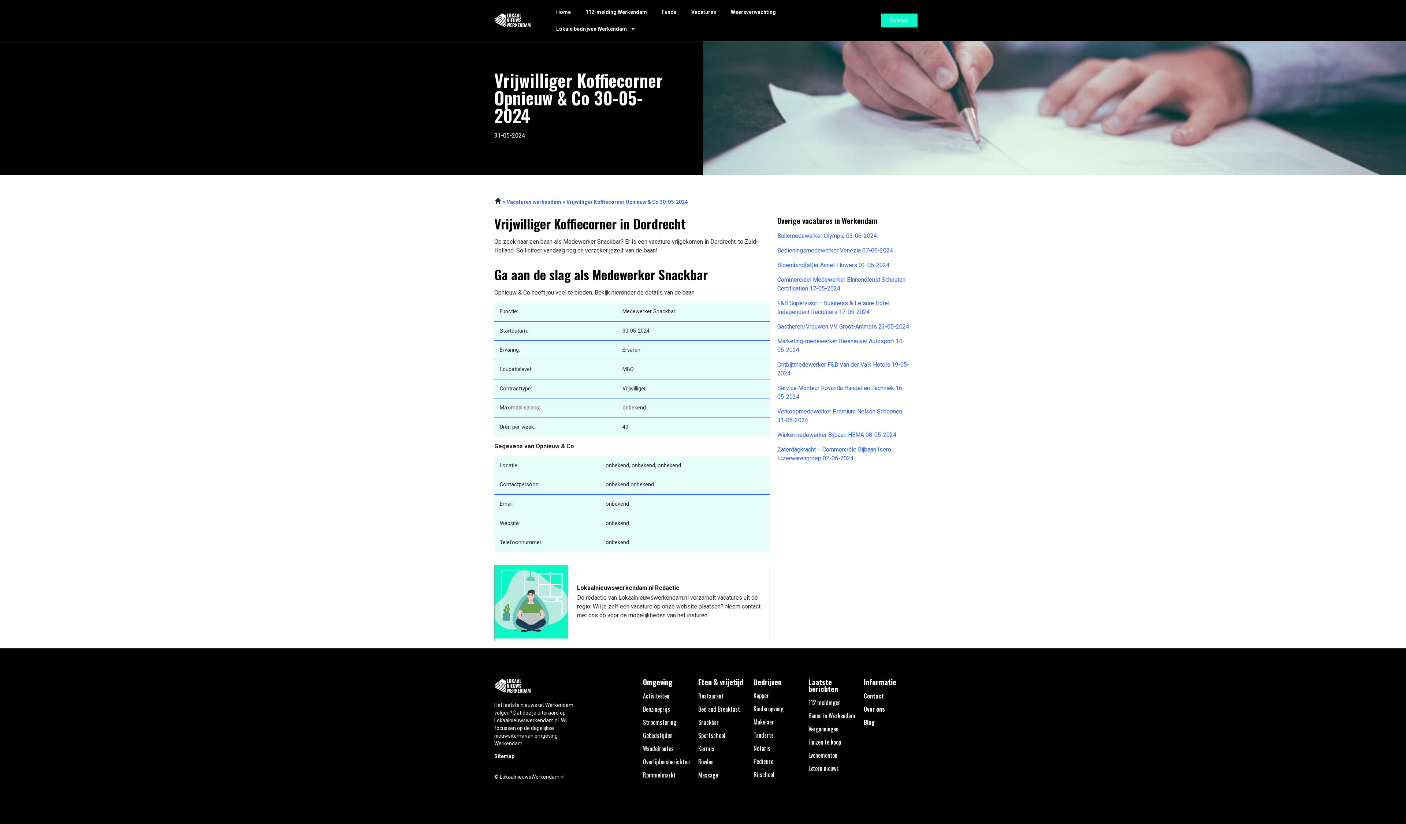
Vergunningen (823, 728)
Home (563, 12)
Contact (874, 696)
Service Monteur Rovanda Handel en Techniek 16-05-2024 (840, 392)
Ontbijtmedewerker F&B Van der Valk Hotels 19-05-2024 (843, 369)
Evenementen (822, 755)
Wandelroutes (658, 748)
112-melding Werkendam (616, 12)
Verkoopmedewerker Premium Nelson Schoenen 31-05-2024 (839, 416)
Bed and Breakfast (719, 709)
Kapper (761, 695)
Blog (869, 722)
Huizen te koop (824, 742)
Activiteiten (656, 696)
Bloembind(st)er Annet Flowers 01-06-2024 (833, 265)
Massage (708, 775)
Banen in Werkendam (831, 715)
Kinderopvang (769, 708)
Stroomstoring (659, 722)
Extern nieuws (823, 768)
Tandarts (764, 735)
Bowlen (706, 761)
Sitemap (504, 756)
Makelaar (764, 722)
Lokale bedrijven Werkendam (591, 29)
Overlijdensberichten (666, 761)
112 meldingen (824, 702)
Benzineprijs (656, 709)
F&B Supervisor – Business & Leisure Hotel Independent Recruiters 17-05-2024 (833, 307)
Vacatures (703, 12)
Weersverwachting (753, 12)
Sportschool (711, 735)
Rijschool (764, 774)
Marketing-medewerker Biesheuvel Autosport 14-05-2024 (840, 345)
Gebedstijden (658, 735)
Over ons (874, 709)
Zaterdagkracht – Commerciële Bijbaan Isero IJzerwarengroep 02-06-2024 (834, 454)
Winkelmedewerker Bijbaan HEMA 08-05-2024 (836, 434)
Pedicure (763, 761)
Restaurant (711, 696)
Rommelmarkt (659, 775)
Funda (669, 12)
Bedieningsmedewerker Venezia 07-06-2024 (835, 250)
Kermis (706, 748)
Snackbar (708, 722)
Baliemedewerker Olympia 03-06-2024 (827, 235)
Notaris (762, 748)
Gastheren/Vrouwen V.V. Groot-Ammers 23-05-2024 (843, 326)
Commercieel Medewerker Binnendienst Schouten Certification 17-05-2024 (841, 284)
